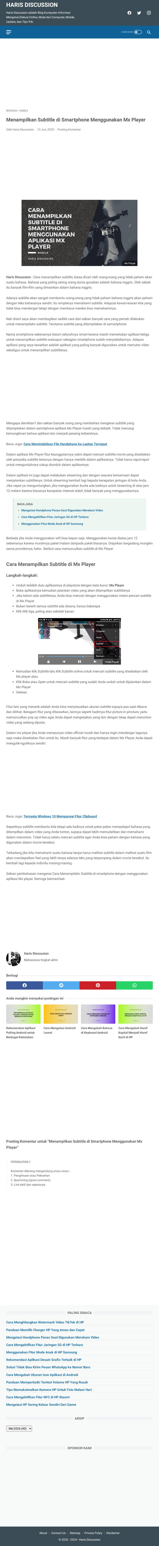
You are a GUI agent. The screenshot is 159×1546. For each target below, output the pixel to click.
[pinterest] (98, 985)
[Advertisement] (79, 74)
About (43, 1533)
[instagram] (148, 12)
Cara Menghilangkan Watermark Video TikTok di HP (45, 1322)
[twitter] (138, 12)
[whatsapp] (134, 985)
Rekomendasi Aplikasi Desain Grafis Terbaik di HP (43, 1360)
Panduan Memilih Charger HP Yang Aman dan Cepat (45, 1330)
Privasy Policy (93, 1533)
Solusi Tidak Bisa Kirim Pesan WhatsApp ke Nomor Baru (48, 1367)
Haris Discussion (32, 4)
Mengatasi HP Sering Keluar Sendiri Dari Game (41, 1405)
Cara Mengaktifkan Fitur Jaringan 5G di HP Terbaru (55, 517)
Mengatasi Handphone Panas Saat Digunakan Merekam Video (62, 510)
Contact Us (58, 1533)
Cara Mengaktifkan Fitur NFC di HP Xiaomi (38, 1397)
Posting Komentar (69, 129)
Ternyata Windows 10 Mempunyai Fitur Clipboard (60, 816)
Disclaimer (113, 1533)
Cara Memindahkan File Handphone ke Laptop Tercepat (65, 444)
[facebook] (128, 12)
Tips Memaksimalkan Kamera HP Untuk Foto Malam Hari (49, 1390)
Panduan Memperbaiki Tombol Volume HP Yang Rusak (47, 1382)
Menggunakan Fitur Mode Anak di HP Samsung (52, 524)
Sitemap (75, 1533)
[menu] (8, 32)
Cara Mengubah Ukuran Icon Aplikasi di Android (42, 1375)
